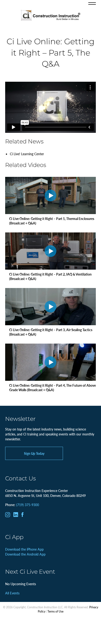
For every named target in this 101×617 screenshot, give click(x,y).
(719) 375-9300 (27, 504)
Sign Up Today (34, 453)
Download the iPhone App (24, 549)
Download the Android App (25, 554)
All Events (12, 593)
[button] (92, 3)
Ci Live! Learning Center (27, 153)
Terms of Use (55, 611)
